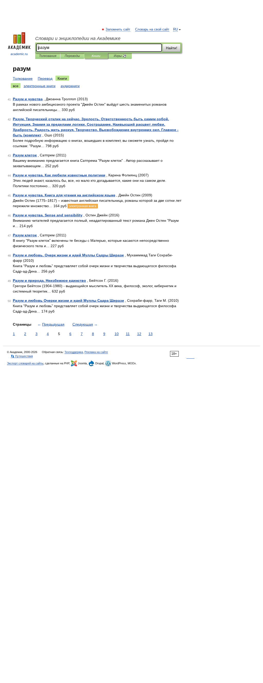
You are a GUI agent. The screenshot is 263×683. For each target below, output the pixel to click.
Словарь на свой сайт (152, 29)
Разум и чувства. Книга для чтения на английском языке (64, 195)
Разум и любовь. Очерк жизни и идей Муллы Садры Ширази (68, 255)
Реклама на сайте (96, 352)
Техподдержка (73, 352)
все (15, 86)
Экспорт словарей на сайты (25, 363)
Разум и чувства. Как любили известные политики (59, 175)
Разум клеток (25, 155)
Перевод (45, 78)
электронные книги (39, 86)
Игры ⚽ (120, 56)
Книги (96, 56)
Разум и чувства (28, 99)
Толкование (23, 78)
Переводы (72, 56)
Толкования (47, 56)
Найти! (171, 48)
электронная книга (82, 206)
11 (128, 334)
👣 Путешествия (22, 356)
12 (139, 334)
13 (150, 334)
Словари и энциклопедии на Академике (77, 38)
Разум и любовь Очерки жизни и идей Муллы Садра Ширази (68, 300)
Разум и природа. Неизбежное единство (49, 280)
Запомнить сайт (118, 29)
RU (175, 29)
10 (117, 334)
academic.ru (19, 54)
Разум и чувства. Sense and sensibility (47, 215)
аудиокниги (70, 86)
